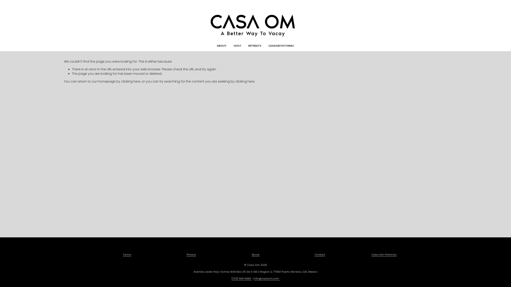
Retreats (254, 45)
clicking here (130, 81)
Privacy (191, 255)
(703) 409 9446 (242, 278)
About (222, 45)
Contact (320, 255)
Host (237, 45)
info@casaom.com (267, 278)
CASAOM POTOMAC (281, 45)
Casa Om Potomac (384, 255)
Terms (127, 255)
